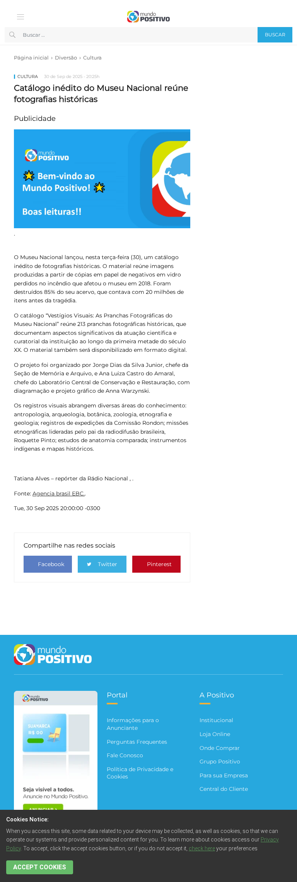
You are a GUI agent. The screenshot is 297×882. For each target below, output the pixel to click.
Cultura (92, 57)
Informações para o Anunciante (133, 724)
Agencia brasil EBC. (58, 493)
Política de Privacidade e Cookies (140, 773)
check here (202, 848)
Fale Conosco (125, 755)
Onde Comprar (220, 748)
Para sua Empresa (224, 775)
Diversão (66, 57)
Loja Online (215, 734)
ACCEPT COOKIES (39, 867)
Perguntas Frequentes (137, 741)
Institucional (216, 720)
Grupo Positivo (220, 761)
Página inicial (31, 57)
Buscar (275, 34)
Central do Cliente (224, 788)
